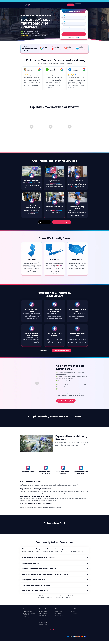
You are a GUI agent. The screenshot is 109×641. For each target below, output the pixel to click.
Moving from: (64, 15)
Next (73, 34)
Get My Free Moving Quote (61, 222)
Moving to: (63, 21)
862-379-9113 (78, 4)
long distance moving (74, 263)
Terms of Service (74, 613)
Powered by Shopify (83, 638)
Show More (26, 87)
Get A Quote (70, 4)
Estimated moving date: (66, 27)
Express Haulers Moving (77, 638)
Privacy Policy (73, 611)
